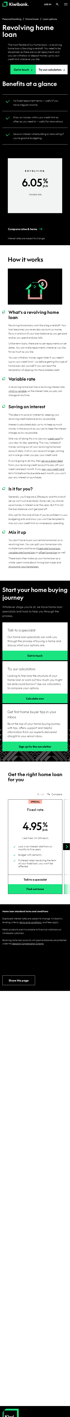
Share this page (19, 980)
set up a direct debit (52, 460)
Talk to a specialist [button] (35, 879)
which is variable (17, 390)
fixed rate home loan (48, 548)
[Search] (57, 4)
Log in (47, 4)
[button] (22, 229)
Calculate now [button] (35, 698)
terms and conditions (30, 922)
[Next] (66, 846)
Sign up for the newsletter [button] (35, 746)
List (42, 794)
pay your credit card (53, 469)
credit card (54, 438)
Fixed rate (35, 810)
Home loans (32, 18)
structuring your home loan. (23, 566)
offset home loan (48, 552)
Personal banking (11, 18)
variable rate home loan (21, 552)
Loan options (50, 18)
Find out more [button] (35, 889)
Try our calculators (50, 69)
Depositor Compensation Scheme (27, 943)
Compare (56, 794)
